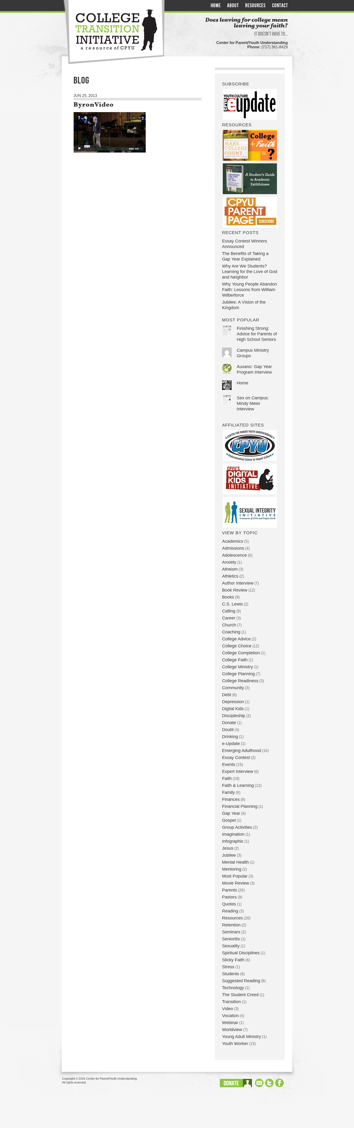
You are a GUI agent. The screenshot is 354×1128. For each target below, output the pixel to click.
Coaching (231, 632)
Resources (255, 5)
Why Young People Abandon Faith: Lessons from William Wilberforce (249, 290)
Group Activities (237, 827)
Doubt (228, 729)
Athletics (230, 576)
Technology (233, 987)
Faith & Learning (238, 785)
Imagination (233, 834)
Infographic (232, 841)
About (233, 5)
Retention (231, 925)
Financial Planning (239, 806)
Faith (227, 778)
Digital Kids (233, 708)
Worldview (232, 1029)
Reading (230, 911)
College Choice (236, 646)
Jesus (227, 848)
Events (228, 764)
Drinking (230, 736)
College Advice (236, 639)
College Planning (238, 673)
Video (227, 1008)
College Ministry (237, 666)
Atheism (230, 569)
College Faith (235, 659)
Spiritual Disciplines (241, 952)
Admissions (233, 548)
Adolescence (234, 555)
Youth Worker (235, 1043)
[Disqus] (137, 237)
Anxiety (229, 562)
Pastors (229, 897)
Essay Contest (236, 757)
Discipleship (233, 715)
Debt (226, 694)
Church (229, 625)
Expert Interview (237, 771)
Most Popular (235, 876)
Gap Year (231, 813)
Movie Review (235, 883)
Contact (280, 5)
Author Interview (237, 583)
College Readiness (240, 680)
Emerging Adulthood (241, 750)
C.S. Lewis (232, 604)
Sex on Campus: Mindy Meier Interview (253, 403)
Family (228, 792)
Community (233, 687)
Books (228, 597)
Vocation (230, 1015)
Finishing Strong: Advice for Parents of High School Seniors (257, 334)
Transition (231, 1001)
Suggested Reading (241, 980)
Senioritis (231, 939)
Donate (229, 722)
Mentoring (231, 869)
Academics (232, 541)
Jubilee (229, 855)
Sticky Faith (233, 959)
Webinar (230, 1022)
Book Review (234, 590)
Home (216, 5)
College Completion (241, 652)
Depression (233, 701)
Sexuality (231, 945)
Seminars (231, 932)
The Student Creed (240, 994)
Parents (229, 890)
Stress (228, 966)
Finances (231, 799)
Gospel (229, 820)
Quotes (229, 904)
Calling (228, 611)
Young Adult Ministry (241, 1036)
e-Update (231, 743)
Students (230, 973)
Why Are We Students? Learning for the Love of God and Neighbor (249, 272)
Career (228, 618)
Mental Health (235, 862)
